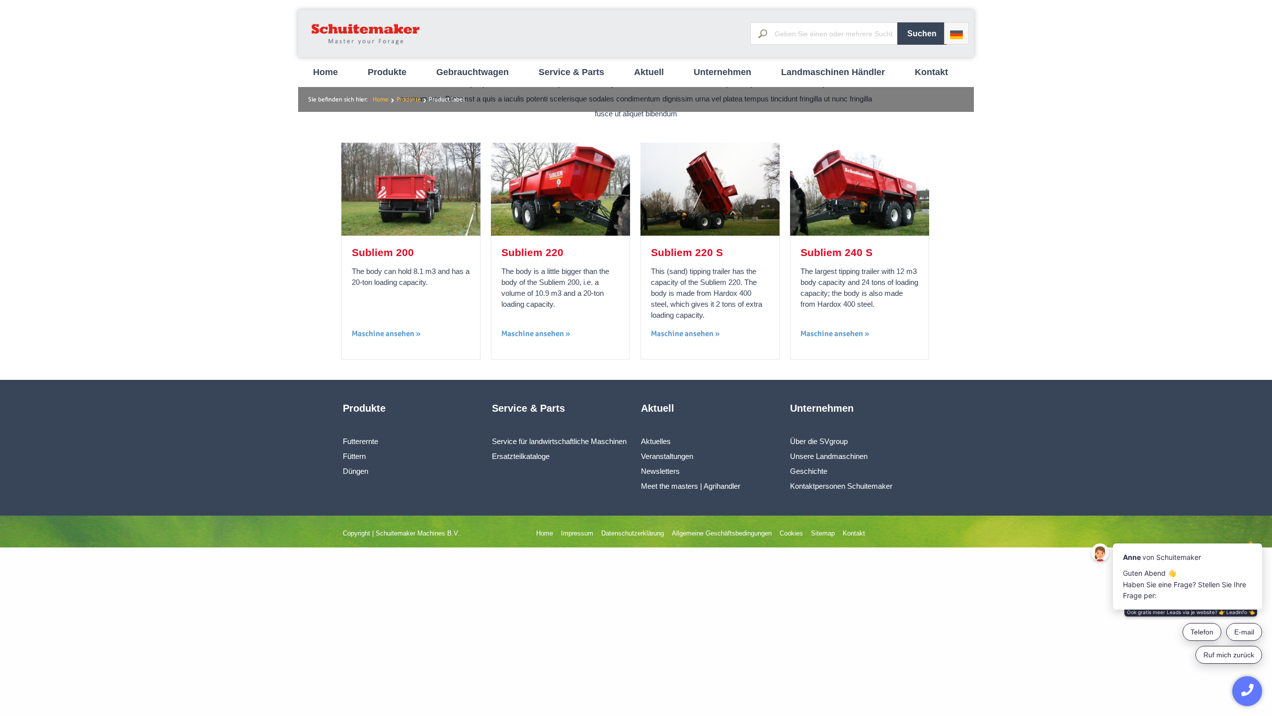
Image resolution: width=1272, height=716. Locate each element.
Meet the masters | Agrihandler (690, 486)
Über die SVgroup (819, 441)
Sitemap (823, 533)
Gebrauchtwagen (472, 72)
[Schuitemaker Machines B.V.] (366, 45)
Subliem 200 (383, 252)
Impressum (577, 533)
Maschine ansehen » (386, 333)
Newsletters (660, 471)
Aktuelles (656, 441)
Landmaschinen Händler (833, 72)
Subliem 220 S (687, 252)
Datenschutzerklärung (632, 533)
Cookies (791, 533)
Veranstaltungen (667, 456)
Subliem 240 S (836, 252)
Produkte (387, 72)
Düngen (355, 471)
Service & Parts (571, 72)
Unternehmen (722, 72)
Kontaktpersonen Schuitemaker (841, 486)
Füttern (354, 456)
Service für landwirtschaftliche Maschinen (559, 441)
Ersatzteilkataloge (521, 456)
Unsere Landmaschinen (829, 456)
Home (325, 72)
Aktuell (649, 72)
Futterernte (360, 441)
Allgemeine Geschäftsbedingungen (722, 533)
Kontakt (931, 72)
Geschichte (808, 471)
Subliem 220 (532, 252)
